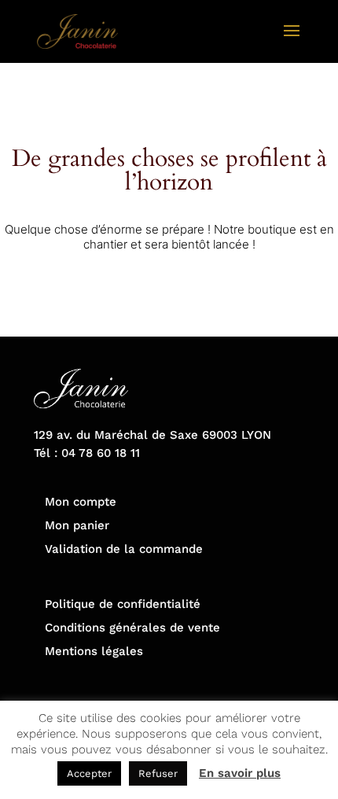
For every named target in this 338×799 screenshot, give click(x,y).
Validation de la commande (124, 549)
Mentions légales (94, 651)
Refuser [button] (158, 773)
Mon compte (80, 502)
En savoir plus (240, 773)
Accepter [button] (89, 773)
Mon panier (77, 525)
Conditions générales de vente (132, 627)
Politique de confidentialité (122, 604)
